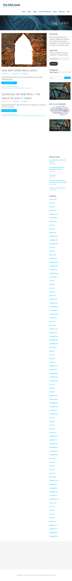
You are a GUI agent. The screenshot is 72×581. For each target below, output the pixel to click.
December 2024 (53, 240)
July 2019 (52, 417)
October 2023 (53, 269)
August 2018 (53, 458)
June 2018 (52, 466)
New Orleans (29, 115)
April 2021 (52, 358)
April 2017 (52, 517)
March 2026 (52, 210)
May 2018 (52, 469)
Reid (37, 115)
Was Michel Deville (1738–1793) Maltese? (57, 161)
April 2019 (52, 429)
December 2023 (53, 262)
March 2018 (52, 477)
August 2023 (53, 277)
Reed (34, 115)
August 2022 (53, 317)
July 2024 (52, 247)
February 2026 (53, 214)
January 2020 (53, 399)
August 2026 (53, 199)
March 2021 (52, 362)
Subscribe (53, 63)
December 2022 (53, 303)
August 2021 (53, 347)
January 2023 (53, 299)
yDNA (28, 88)
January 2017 (53, 529)
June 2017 (52, 510)
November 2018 (53, 447)
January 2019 (53, 440)
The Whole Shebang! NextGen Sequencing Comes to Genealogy (58, 181)
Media (35, 11)
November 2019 (53, 406)
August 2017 (53, 503)
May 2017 (52, 514)
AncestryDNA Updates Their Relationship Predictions (56, 168)
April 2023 (52, 292)
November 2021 (53, 340)
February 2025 (53, 236)
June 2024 (52, 251)
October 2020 (53, 380)
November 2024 (53, 243)
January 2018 (53, 484)
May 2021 (52, 354)
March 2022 (52, 325)
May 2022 (52, 321)
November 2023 (53, 266)
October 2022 (53, 310)
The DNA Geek (11, 5)
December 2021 (53, 336)
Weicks (41, 115)
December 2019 (53, 403)
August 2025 (53, 221)
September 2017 (53, 499)
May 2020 (52, 392)
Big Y (9, 88)
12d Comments (24, 73)
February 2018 (53, 480)
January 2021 (53, 369)
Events (55, 11)
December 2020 (53, 373)
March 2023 (52, 295)
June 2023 (52, 284)
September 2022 (53, 314)
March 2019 (52, 432)
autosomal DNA (12, 115)
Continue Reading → (9, 82)
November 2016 (53, 536)
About (29, 11)
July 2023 (52, 280)
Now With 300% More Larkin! (19, 70)
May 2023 (52, 288)
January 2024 (53, 258)
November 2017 (53, 491)
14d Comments (24, 101)
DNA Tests (62, 11)
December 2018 (53, 443)
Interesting (52, 175)
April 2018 (52, 473)
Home (23, 11)
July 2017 (52, 506)
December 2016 (53, 532)
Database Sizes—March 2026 (57, 188)
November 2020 (53, 377)
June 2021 (52, 351)
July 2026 (52, 203)
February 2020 (53, 395)
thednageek (15, 73)
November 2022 (53, 306)
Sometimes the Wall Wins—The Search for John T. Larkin (20, 96)
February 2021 (53, 366)
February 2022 (53, 329)
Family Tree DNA (15, 88)
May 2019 (52, 425)
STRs (25, 88)
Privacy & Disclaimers (45, 11)
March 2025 (52, 232)
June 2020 (52, 388)
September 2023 (53, 273)
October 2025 (53, 217)
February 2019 (53, 436)
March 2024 (52, 254)
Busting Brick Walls (12, 86)
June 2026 (52, 206)
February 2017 (53, 525)
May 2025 (52, 225)
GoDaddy (53, 575)
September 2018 (53, 454)
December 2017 (53, 488)
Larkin (22, 88)
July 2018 (52, 462)
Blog (68, 11)
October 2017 (53, 495)
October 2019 (53, 410)
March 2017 (52, 521)
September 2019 (53, 414)
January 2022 (53, 332)
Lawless (23, 115)
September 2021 (53, 343)
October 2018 (53, 451)
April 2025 (52, 229)
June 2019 (52, 421)
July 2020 (52, 384)
